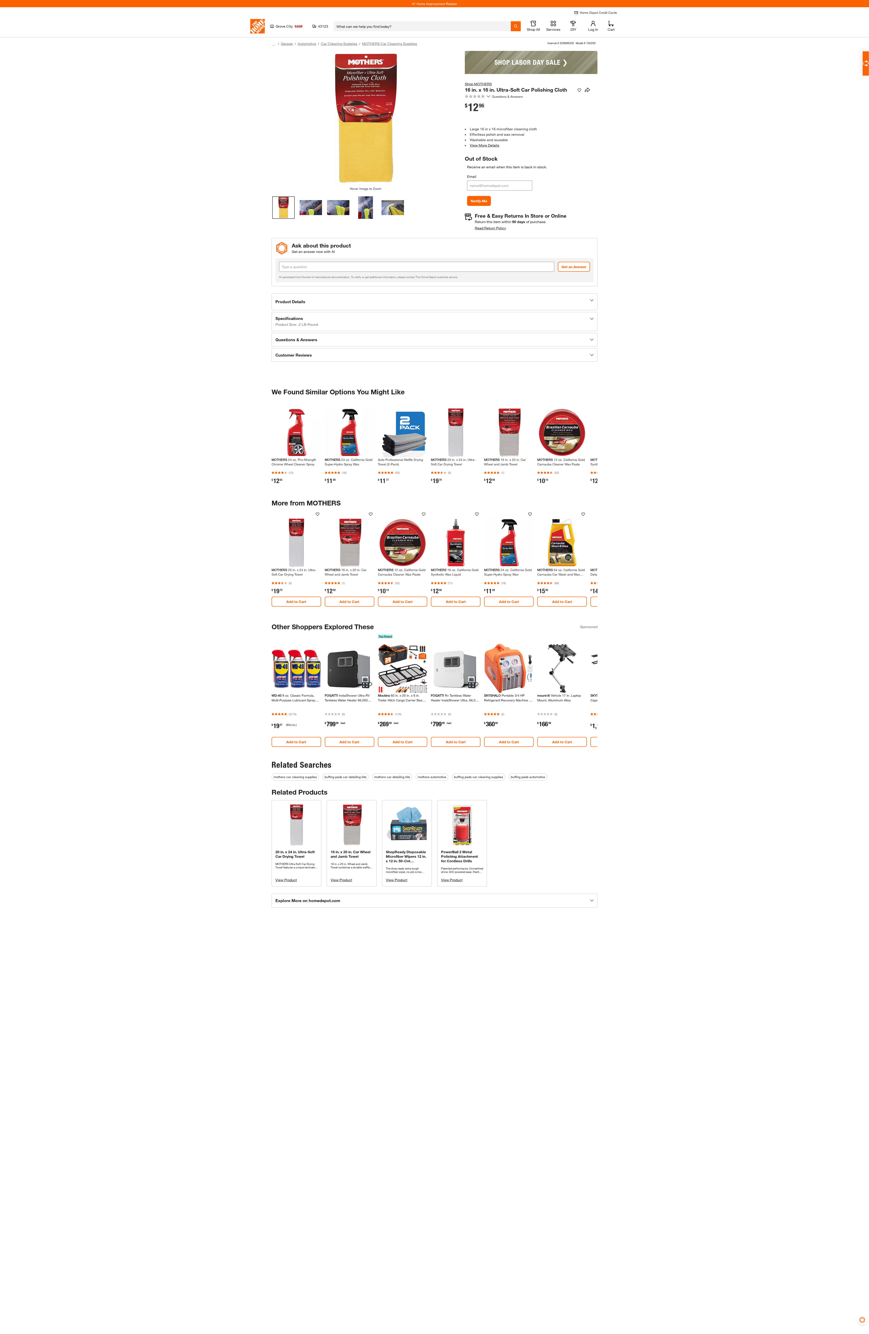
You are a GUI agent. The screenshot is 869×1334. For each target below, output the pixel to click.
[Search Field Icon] (516, 26)
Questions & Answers (508, 96)
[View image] (283, 207)
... (274, 44)
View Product (286, 880)
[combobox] (422, 26)
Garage (287, 43)
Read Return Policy (490, 228)
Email (471, 176)
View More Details (484, 145)
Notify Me (479, 201)
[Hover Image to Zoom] (365, 119)
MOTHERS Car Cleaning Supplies (389, 43)
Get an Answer (573, 266)
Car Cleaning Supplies (339, 43)
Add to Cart (296, 601)
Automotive (307, 43)
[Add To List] (579, 90)
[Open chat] (866, 63)
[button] (434, 301)
